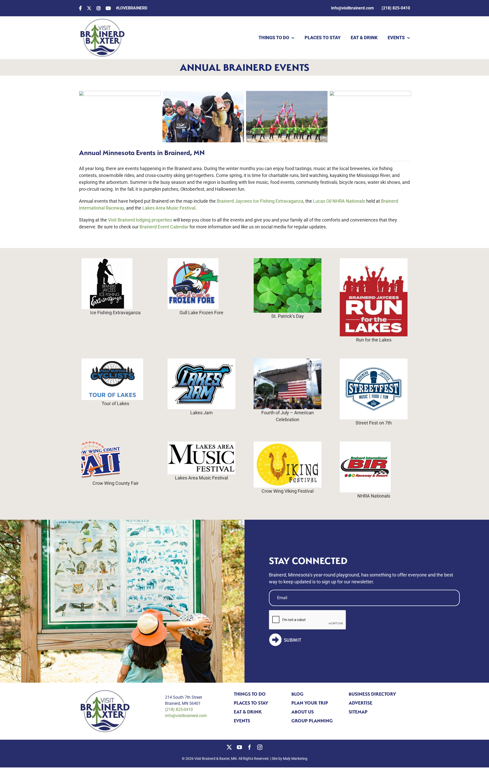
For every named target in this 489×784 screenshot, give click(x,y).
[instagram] (259, 747)
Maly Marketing (295, 759)
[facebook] (249, 747)
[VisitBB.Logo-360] (102, 21)
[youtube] (239, 747)
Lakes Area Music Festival (168, 208)
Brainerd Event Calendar (164, 226)
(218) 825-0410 (179, 709)
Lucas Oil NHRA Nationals (339, 201)
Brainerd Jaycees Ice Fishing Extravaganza (260, 201)
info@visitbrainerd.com (186, 715)
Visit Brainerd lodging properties (139, 220)
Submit (293, 640)
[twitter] (229, 747)
